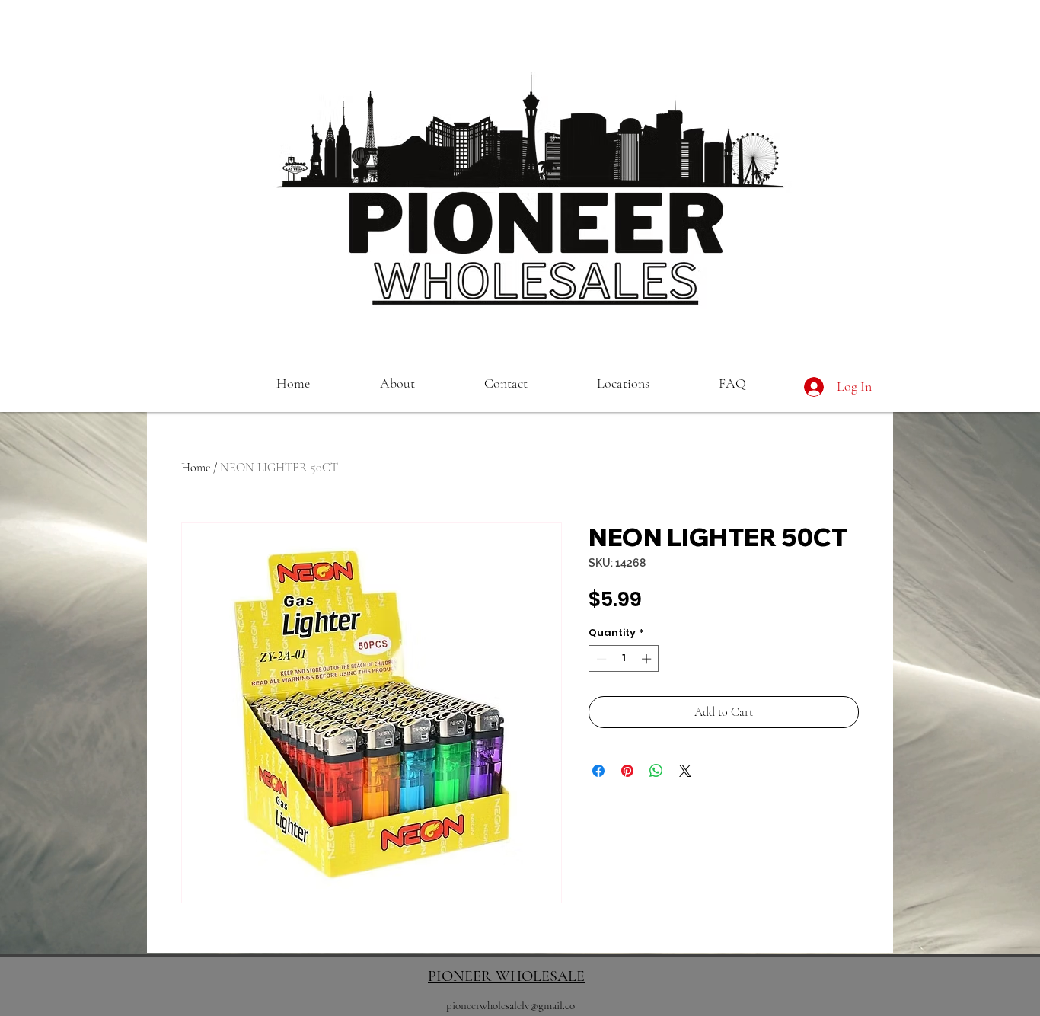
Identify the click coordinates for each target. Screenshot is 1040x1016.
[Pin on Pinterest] (627, 771)
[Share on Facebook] (598, 771)
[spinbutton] (624, 659)
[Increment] (648, 659)
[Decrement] (600, 659)
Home (195, 467)
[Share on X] (685, 771)
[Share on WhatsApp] (656, 771)
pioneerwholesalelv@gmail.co (510, 1005)
